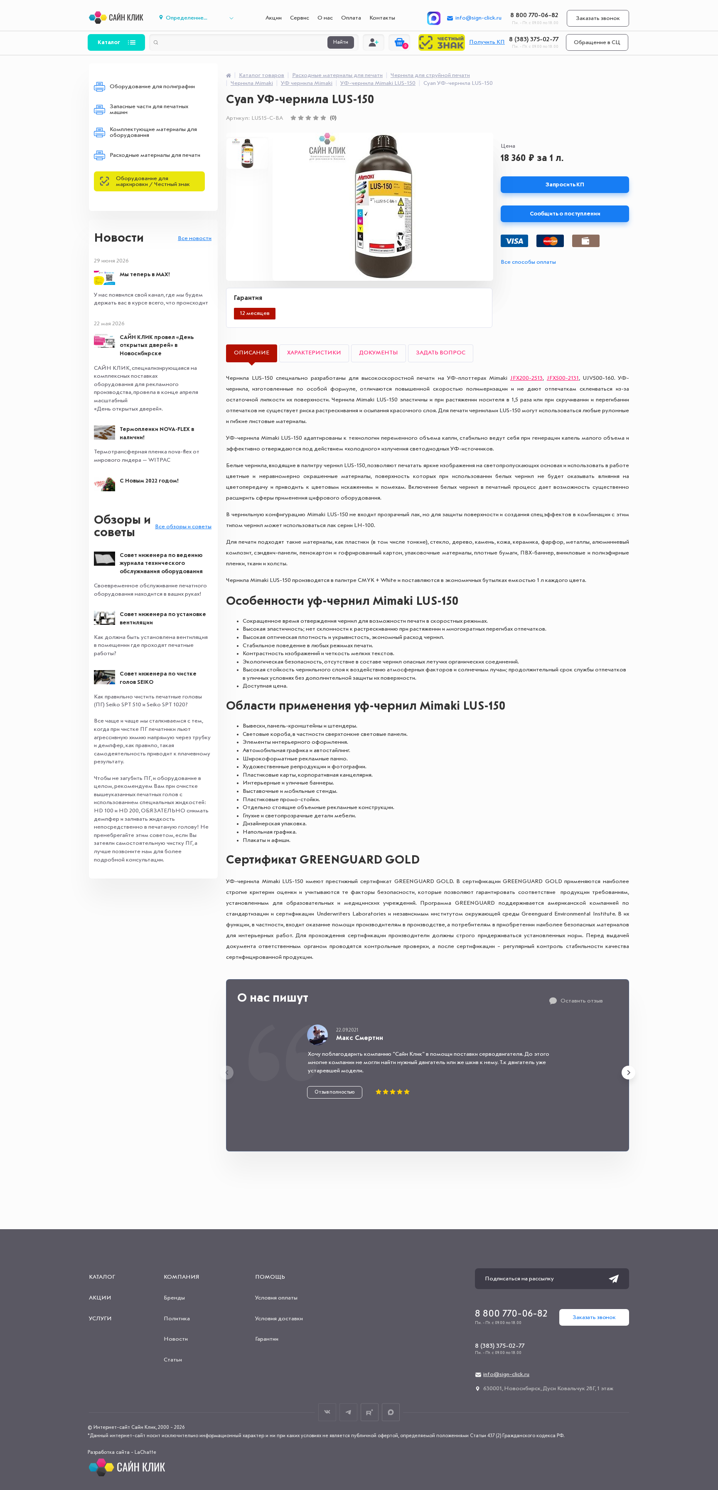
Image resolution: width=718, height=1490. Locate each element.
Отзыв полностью (335, 1092)
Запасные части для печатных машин (149, 109)
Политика (177, 1319)
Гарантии (266, 1339)
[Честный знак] (441, 42)
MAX (391, 1412)
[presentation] (227, 1072)
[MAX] (433, 18)
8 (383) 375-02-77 (533, 39)
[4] (316, 118)
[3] (308, 118)
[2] (301, 118)
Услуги (100, 1319)
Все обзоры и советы (183, 527)
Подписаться (613, 1278)
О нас (325, 18)
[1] (293, 118)
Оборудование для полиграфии (152, 86)
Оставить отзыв (582, 1001)
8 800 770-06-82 (534, 15)
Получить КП (487, 42)
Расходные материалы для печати (155, 155)
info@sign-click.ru (478, 18)
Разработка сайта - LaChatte (122, 1452)
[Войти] (373, 42)
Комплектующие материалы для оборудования (153, 132)
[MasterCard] (550, 241)
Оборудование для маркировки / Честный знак (153, 181)
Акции (274, 18)
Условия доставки (279, 1319)
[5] (323, 118)
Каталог (109, 42)
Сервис (299, 18)
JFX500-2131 (563, 378)
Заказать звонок (598, 18)
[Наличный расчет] (586, 241)
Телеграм (348, 1412)
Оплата (351, 18)
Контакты (382, 18)
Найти (340, 42)
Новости (119, 238)
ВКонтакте (327, 1412)
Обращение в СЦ (597, 42)
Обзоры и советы (122, 526)
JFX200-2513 (526, 378)
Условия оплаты (276, 1298)
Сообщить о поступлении (565, 214)
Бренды (174, 1298)
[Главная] (228, 75)
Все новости (194, 238)
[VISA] (514, 241)
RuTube (370, 1412)
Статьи (173, 1360)
